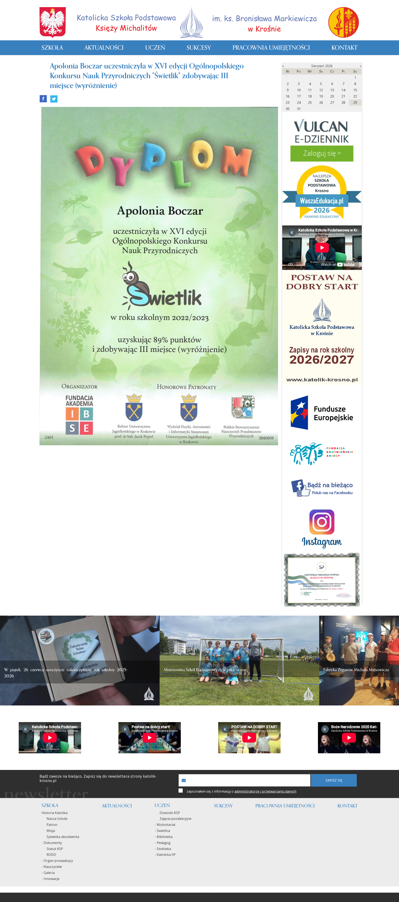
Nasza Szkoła (54, 818)
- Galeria (48, 872)
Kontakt (344, 48)
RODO (49, 854)
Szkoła (52, 48)
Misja (48, 830)
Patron (49, 824)
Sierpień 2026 (321, 66)
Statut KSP (52, 848)
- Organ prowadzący (57, 860)
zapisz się (333, 780)
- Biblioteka (163, 836)
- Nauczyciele (52, 866)
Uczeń (155, 48)
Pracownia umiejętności (271, 48)
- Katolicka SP (165, 854)
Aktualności (104, 48)
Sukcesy (199, 48)
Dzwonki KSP (167, 812)
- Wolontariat (165, 824)
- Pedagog (163, 842)
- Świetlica (162, 830)
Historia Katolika (55, 812)
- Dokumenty (52, 842)
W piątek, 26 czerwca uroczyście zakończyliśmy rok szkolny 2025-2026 (66, 673)
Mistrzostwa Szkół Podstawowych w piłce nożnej (206, 670)
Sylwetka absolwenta (60, 836)
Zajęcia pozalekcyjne (173, 818)
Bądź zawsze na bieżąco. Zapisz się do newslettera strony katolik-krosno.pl (97, 778)
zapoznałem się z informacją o (241, 791)
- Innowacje (50, 878)
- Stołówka (163, 848)
